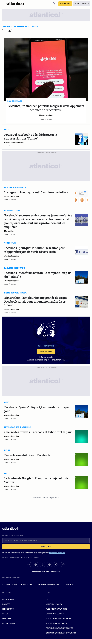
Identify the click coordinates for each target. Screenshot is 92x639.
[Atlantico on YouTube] (63, 564)
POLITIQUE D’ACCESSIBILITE (56, 623)
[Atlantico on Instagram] (56, 564)
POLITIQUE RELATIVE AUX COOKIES (59, 628)
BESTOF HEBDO (8, 623)
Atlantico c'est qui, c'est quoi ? (17, 584)
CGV (47, 599)
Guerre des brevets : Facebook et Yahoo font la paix (38, 432)
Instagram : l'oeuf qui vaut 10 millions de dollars (36, 192)
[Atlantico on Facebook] (42, 564)
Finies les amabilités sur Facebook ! (27, 455)
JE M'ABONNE (65, 4)
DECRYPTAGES (8, 599)
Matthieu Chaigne (46, 115)
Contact (69, 584)
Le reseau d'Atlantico (48, 584)
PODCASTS (6, 618)
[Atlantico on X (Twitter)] (35, 564)
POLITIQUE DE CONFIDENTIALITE (58, 618)
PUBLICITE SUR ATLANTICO (56, 609)
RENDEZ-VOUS (8, 609)
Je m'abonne (46, 351)
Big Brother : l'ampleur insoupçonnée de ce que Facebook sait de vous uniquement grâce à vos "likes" (35, 301)
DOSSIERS (6, 604)
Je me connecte (82, 4)
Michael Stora (9, 231)
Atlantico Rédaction (11, 196)
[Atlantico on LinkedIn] (49, 564)
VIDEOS (5, 614)
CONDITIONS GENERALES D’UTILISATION (61, 633)
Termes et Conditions (57, 553)
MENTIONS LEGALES (54, 604)
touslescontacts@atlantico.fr (46, 571)
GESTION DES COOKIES (55, 614)
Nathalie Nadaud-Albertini (13, 143)
